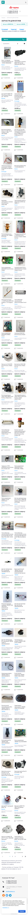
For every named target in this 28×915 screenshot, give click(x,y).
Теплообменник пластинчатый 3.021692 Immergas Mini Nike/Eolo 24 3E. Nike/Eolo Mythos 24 (20, 535)
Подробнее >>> (5, 907)
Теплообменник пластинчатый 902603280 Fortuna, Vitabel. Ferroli (6, 432)
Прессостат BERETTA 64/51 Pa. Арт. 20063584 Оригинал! (7, 838)
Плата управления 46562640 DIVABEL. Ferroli (6, 335)
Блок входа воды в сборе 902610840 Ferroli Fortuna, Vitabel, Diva (7, 396)
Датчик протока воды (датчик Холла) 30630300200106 (19, 605)
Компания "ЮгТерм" (8, 878)
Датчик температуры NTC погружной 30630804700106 (6, 570)
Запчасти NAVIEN (21, 24)
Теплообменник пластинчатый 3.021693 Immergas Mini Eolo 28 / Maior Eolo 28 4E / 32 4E (7, 535)
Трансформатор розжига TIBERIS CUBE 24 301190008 (19, 641)
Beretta (16, 66)
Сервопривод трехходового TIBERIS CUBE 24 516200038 (19, 707)
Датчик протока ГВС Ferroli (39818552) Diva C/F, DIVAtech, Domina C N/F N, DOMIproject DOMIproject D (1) (20, 132)
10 (25, 856)
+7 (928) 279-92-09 (12, 11)
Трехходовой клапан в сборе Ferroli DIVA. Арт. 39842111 (20, 202)
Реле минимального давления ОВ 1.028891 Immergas (7, 235)
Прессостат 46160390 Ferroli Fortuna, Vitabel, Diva (6, 365)
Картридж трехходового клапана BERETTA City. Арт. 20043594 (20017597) (20, 62)
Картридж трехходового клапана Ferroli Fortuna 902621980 (7, 202)
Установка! (4, 29)
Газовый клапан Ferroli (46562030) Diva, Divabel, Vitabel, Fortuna (20, 269)
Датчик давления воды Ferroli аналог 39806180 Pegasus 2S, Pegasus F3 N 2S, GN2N (20, 500)
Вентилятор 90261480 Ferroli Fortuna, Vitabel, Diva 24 (19, 365)
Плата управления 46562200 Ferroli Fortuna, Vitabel (7, 269)
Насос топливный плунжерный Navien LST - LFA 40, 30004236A (7, 62)
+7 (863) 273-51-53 (12, 13)
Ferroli (15, 136)
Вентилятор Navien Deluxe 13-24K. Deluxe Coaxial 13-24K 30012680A (6, 131)
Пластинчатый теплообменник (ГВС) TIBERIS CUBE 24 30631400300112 (6, 707)
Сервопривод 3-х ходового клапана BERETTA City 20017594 (20, 838)
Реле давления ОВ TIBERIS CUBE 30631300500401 (6, 742)
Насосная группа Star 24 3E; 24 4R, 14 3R (20, 772)
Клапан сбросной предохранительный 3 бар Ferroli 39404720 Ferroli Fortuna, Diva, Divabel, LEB (19, 432)
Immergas (16, 101)
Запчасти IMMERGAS (8, 24)
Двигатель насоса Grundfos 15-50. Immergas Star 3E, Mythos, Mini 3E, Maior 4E (7, 773)
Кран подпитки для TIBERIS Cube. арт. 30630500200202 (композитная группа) (19, 571)
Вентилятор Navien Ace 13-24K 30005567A (20, 166)
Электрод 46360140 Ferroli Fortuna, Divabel (19, 334)
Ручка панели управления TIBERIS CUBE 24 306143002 (19, 675)
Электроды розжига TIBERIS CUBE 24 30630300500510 (6, 675)
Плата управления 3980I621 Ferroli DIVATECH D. (6, 499)
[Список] (24, 43)
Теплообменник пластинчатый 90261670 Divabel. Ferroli (20, 301)
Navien (3, 64)
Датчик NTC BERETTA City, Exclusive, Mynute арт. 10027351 (6, 95)
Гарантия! (14, 29)
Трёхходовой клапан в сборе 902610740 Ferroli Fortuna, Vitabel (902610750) (20, 397)
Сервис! (21, 29)
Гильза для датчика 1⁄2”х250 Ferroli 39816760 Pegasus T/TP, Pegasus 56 (7, 301)
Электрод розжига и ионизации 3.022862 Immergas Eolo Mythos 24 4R (6, 167)
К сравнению (7, 77)
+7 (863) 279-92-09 (11, 881)
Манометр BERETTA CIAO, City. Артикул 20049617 (19, 807)
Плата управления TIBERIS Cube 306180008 (20, 741)
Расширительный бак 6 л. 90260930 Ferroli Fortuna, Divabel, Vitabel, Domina (20, 236)
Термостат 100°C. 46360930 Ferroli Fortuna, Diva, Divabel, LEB (7, 467)
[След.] (22, 856)
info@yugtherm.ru (10, 891)
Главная (3, 17)
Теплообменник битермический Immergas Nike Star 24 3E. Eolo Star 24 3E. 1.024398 (19, 96)
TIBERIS (3, 573)
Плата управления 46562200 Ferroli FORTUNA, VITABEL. (19, 467)
